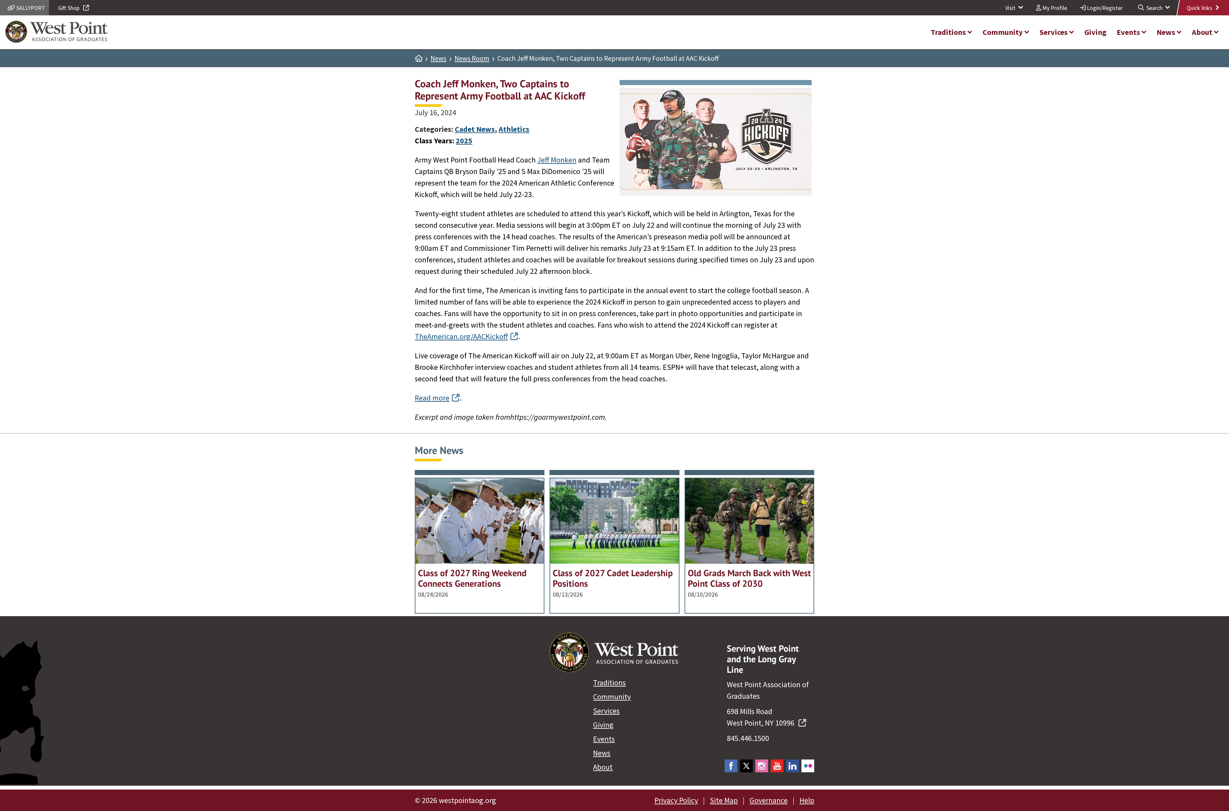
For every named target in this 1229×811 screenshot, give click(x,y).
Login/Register (1104, 8)
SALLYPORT (30, 8)
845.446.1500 (748, 738)
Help (806, 800)
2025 (464, 141)
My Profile (1054, 8)
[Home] (418, 58)
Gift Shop (69, 8)
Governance (769, 800)
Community (612, 697)
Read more (432, 398)
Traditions (609, 683)
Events (604, 739)
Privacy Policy (676, 800)
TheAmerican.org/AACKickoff (461, 336)
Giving (603, 725)
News (438, 58)
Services (606, 711)
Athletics (514, 129)
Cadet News (475, 129)
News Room (471, 58)
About (603, 767)
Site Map (724, 800)
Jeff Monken (556, 160)
